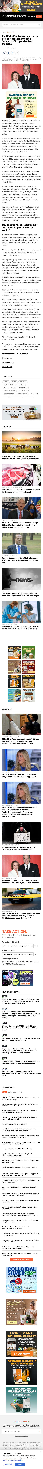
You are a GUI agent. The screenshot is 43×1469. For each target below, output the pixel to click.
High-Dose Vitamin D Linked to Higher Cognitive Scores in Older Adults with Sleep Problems (19, 1154)
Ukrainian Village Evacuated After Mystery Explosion (17, 1149)
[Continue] (39, 1431)
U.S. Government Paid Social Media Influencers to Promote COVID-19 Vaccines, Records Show (19, 1105)
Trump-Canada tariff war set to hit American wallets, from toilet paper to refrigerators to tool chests (21, 1143)
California (15, 58)
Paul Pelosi (9, 60)
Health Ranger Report (10, 992)
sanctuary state (19, 60)
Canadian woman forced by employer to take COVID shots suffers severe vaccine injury (20, 628)
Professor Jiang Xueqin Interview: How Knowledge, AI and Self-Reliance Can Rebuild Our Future (21, 1062)
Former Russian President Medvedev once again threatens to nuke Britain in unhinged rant (20, 560)
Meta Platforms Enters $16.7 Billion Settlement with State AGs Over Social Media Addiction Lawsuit (20, 1194)
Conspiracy (10, 32)
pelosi (13, 60)
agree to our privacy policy (12, 1460)
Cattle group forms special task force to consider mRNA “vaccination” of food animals (20, 457)
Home (3, 32)
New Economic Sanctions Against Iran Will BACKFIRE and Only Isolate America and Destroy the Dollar (21, 1073)
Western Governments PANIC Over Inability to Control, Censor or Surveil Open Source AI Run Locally (19, 1028)
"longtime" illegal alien (24, 129)
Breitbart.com (7, 358)
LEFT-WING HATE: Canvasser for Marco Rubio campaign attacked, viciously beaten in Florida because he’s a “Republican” (21, 916)
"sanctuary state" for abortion (20, 167)
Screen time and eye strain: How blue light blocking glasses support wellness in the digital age (20, 1174)
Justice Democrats (13, 59)
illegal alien (28, 58)
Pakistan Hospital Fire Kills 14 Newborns (14, 1124)
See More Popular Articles (21, 1259)
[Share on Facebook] (8, 53)
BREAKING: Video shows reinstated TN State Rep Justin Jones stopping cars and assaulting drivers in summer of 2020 (20, 741)
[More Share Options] (17, 53)
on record (35, 237)
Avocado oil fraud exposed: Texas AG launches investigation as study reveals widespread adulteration (20, 1136)
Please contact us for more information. (13, 964)
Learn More (8, 1464)
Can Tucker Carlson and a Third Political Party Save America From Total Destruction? (21, 1039)
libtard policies (21, 59)
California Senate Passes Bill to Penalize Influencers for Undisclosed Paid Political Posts (18, 1247)
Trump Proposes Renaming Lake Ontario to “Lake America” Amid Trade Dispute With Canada (20, 1111)
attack (10, 58)
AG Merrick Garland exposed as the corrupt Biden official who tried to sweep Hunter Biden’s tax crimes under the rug (20, 525)
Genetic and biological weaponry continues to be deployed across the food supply (21, 491)
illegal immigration (35, 58)
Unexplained (26, 60)
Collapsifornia (21, 58)
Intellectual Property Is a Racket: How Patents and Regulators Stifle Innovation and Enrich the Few (20, 1201)
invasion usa (5, 59)
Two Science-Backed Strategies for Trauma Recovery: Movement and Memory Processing (18, 1227)
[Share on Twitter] (13, 53)
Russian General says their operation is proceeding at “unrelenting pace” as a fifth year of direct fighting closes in (20, 1214)
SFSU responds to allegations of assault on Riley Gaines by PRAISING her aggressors (19, 775)
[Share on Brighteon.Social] (4, 53)
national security (30, 59)
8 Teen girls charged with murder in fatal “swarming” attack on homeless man (18, 848)
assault (7, 58)
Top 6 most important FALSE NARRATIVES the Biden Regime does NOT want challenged (20, 594)
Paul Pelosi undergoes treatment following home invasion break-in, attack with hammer (20, 881)
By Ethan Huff (5, 48)
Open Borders (22, 394)
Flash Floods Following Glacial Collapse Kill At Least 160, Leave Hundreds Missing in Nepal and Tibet (19, 1129)
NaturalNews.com (8, 362)
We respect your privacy (21, 1436)
